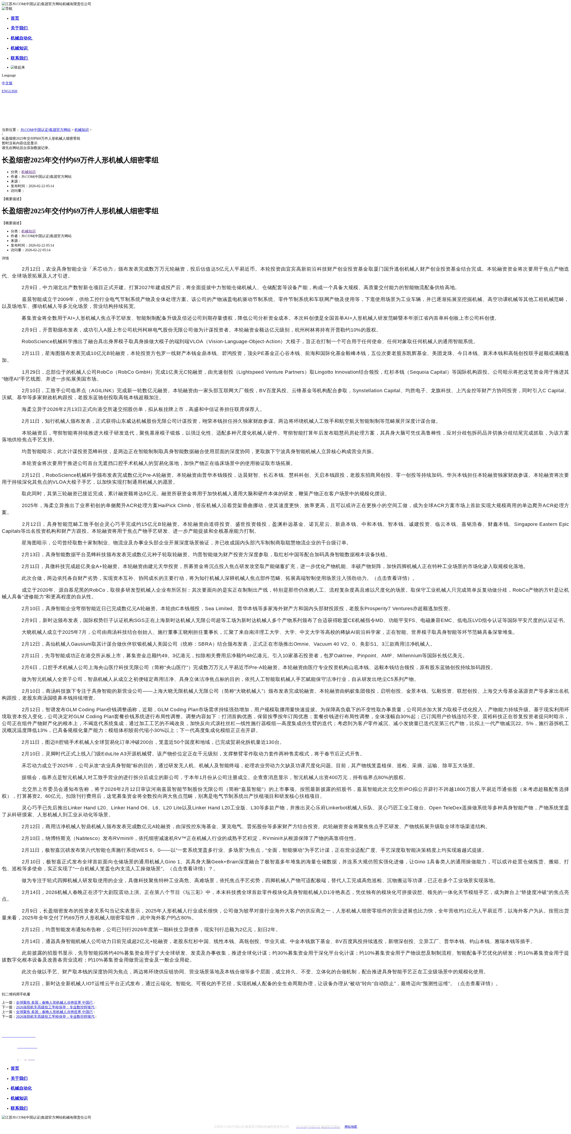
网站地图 (351, 1126)
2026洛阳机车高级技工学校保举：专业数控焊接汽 (55, 1007)
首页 (15, 18)
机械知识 (20, 48)
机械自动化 (22, 38)
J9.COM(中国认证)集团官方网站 (46, 130)
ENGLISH (9, 91)
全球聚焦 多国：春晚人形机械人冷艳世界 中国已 (54, 1002)
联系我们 (20, 58)
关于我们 (20, 28)
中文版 (7, 83)
